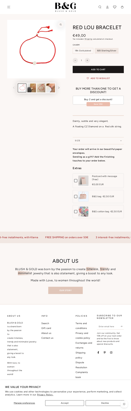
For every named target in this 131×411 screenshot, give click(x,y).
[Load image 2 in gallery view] (31, 88)
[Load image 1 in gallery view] (22, 88)
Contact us (47, 337)
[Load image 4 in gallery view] (50, 88)
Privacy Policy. (45, 394)
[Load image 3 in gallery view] (41, 88)
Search (45, 323)
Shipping (88, 39)
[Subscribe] (122, 326)
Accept (65, 403)
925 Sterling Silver (106, 50)
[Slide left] (14, 88)
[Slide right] (59, 88)
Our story (65, 290)
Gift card (46, 328)
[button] (100, 7)
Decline (105, 403)
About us (46, 333)
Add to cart (98, 69)
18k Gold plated (83, 50)
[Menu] (9, 7)
